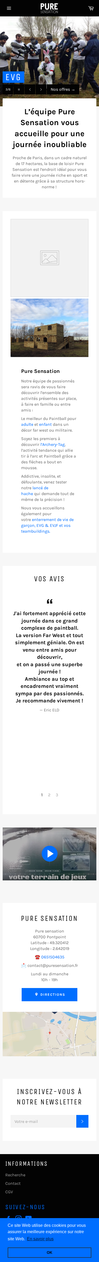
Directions (52, 994)
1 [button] (42, 794)
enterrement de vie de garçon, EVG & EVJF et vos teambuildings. (47, 525)
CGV (9, 1191)
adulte (27, 424)
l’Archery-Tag (52, 444)
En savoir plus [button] (40, 1239)
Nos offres (63, 89)
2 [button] (49, 794)
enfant (45, 424)
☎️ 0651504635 (49, 956)
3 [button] (57, 794)
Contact (13, 1183)
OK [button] (49, 1252)
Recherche (15, 1174)
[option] (49, 61)
